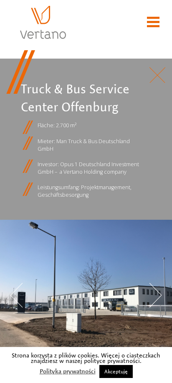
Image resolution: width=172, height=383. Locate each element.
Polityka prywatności (68, 371)
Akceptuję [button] (116, 371)
